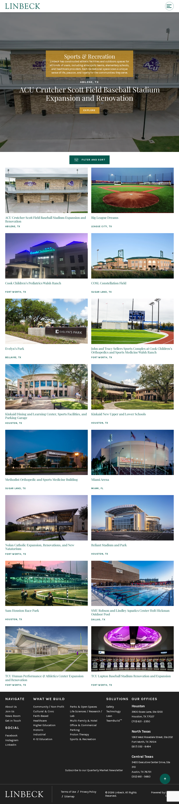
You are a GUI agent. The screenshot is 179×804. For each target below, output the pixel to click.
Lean (109, 716)
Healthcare (40, 720)
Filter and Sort (93, 159)
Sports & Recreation (83, 739)
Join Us (9, 711)
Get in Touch (13, 720)
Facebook (11, 735)
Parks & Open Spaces (83, 706)
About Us (11, 706)
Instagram (11, 740)
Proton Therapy (79, 734)
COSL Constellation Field (108, 283)
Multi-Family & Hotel (83, 720)
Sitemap (69, 796)
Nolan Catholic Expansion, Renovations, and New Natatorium (39, 547)
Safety (110, 706)
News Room (12, 716)
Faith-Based (40, 716)
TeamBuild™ (114, 720)
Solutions (117, 699)
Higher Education (44, 725)
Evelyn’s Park (14, 348)
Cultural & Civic (43, 711)
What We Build (49, 699)
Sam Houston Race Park (22, 610)
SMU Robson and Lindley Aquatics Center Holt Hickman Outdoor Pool (130, 612)
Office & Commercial (83, 725)
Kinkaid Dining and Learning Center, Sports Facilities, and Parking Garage (46, 416)
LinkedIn (10, 744)
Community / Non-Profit (48, 706)
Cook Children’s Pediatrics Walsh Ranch (33, 283)
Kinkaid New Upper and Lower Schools (118, 414)
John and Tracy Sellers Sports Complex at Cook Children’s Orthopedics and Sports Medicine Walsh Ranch (131, 350)
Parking (75, 730)
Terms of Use (68, 791)
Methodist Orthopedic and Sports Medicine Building (41, 479)
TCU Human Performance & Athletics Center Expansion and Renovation (44, 678)
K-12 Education (42, 739)
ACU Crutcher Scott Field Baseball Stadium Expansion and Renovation (45, 219)
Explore (89, 110)
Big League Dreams (104, 217)
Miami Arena (100, 479)
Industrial (39, 734)
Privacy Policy (88, 791)
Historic (38, 730)
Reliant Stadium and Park (109, 545)
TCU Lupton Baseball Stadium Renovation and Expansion (131, 676)
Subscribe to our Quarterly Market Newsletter (94, 770)
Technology (113, 711)
